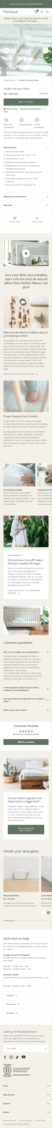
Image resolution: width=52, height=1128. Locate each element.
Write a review (26, 742)
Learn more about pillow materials (18, 374)
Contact (9, 995)
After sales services (9, 1120)
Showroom (11, 1004)
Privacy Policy (40, 1120)
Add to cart (26, 102)
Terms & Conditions (26, 1120)
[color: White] (43, 912)
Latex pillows (9, 80)
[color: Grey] (48, 912)
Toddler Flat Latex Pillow (28, 80)
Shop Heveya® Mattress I (26, 829)
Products (10, 1013)
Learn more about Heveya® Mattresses (26, 4)
